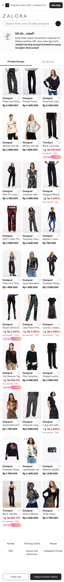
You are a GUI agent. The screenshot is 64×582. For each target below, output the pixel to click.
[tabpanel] (32, 298)
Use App (56, 5)
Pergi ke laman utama (45, 576)
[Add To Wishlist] (19, 98)
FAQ (11, 550)
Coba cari (16, 576)
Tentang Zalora (32, 543)
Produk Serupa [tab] (16, 61)
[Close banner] (3, 5)
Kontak (10, 543)
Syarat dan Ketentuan (32, 552)
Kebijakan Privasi (53, 550)
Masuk (53, 543)
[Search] (58, 23)
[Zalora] (32, 16)
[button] (32, 5)
